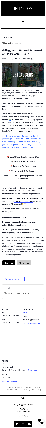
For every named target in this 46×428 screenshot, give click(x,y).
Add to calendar (13, 279)
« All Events (7, 37)
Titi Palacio (26, 166)
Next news (8, 263)
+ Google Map (32, 370)
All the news (24, 263)
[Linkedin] (17, 424)
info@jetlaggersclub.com (15, 225)
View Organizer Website (31, 324)
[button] (23, 22)
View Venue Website (9, 381)
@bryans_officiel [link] (27, 136)
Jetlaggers (26, 312)
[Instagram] (23, 424)
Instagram (9, 211)
